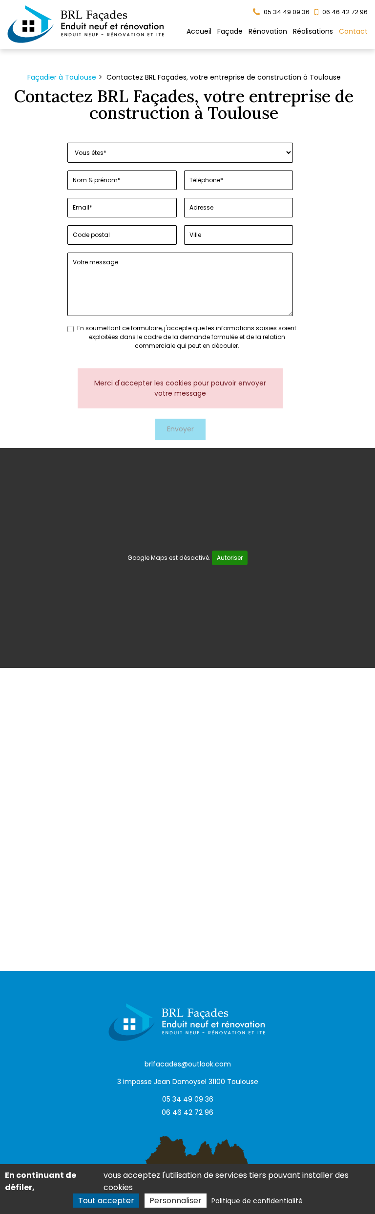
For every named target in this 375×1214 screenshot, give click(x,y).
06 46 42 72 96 (187, 1112)
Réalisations (313, 31)
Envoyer (180, 429)
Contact (353, 31)
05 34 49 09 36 (187, 1099)
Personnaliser (175, 1200)
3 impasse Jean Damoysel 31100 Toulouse (187, 1081)
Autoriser (230, 558)
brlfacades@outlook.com (188, 1064)
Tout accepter (106, 1200)
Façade (230, 31)
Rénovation (268, 31)
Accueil (199, 31)
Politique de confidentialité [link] (257, 1201)
